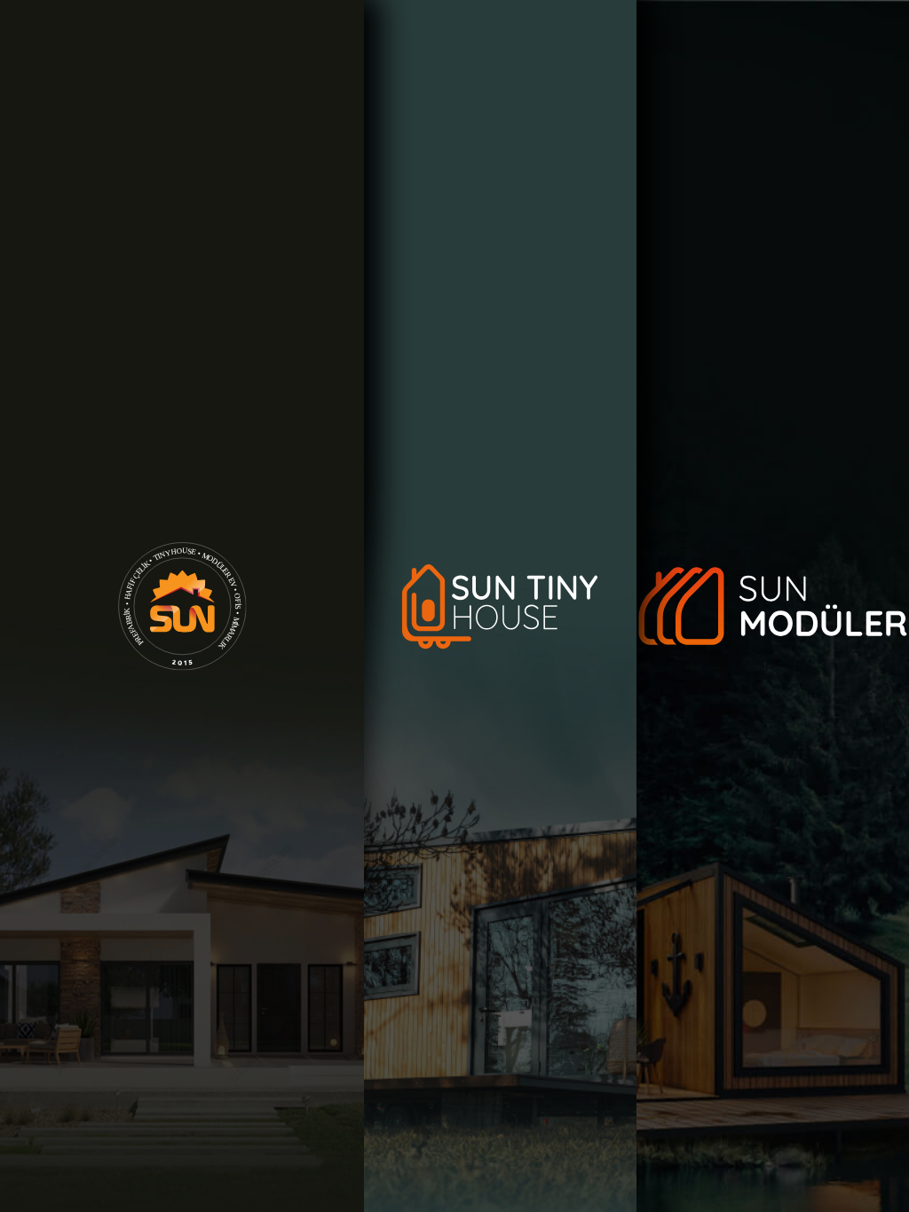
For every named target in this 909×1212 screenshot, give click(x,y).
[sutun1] (182, 606)
